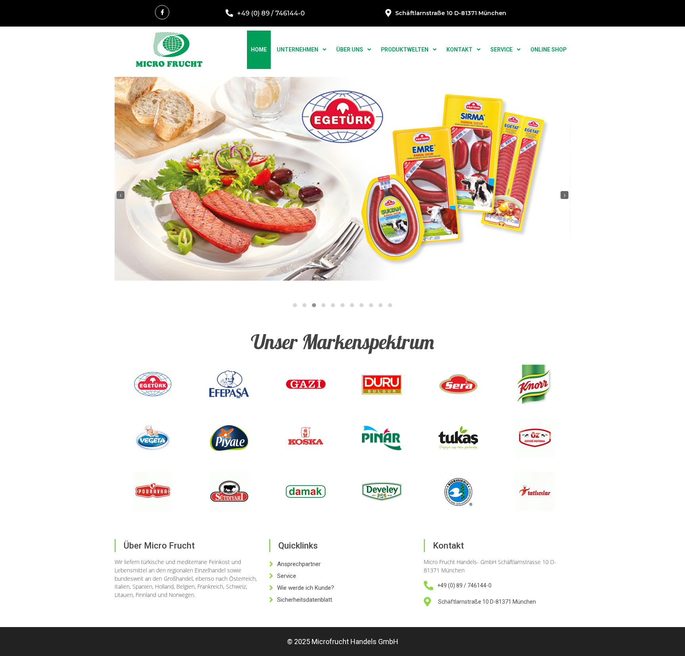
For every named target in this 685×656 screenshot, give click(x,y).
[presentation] (120, 195)
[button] (295, 305)
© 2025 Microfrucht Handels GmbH (342, 641)
